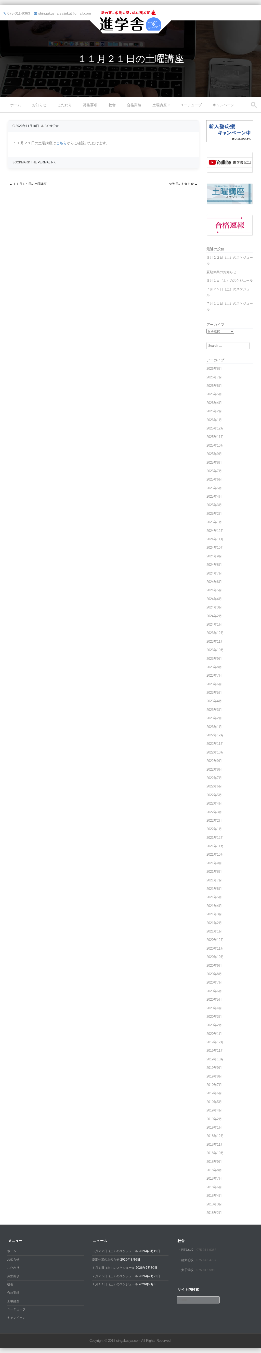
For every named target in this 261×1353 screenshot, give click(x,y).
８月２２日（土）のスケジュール (115, 1251)
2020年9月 (214, 965)
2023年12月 (215, 633)
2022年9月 (214, 761)
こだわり (65, 105)
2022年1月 (214, 829)
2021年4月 (214, 906)
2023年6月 (214, 684)
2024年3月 (214, 607)
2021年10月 (215, 854)
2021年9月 (214, 863)
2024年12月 (215, 531)
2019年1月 (214, 1127)
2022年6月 (214, 786)
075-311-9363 (206, 1250)
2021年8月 (214, 871)
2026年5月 (214, 394)
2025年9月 (214, 454)
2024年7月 (214, 573)
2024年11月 (215, 539)
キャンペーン (223, 105)
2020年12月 (215, 940)
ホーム (15, 105)
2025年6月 (214, 479)
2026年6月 (214, 386)
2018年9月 (214, 1162)
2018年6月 (214, 1187)
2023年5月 (214, 693)
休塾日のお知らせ (183, 184)
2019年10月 (215, 1059)
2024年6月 (214, 582)
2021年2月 (214, 923)
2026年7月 (214, 377)
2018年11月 (215, 1144)
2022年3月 (214, 812)
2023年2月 (214, 718)
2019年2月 (214, 1119)
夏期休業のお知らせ (221, 272)
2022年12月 (215, 735)
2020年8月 (214, 974)
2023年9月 (214, 659)
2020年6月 (214, 991)
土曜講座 (159, 105)
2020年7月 (214, 982)
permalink (47, 162)
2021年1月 (214, 931)
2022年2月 (214, 820)
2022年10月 (215, 752)
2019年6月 (214, 1093)
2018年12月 (215, 1136)
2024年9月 (214, 556)
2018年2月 (214, 1213)
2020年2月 (214, 1025)
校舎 (112, 105)
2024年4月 (214, 599)
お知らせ (39, 105)
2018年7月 (214, 1178)
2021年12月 (215, 838)
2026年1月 (214, 420)
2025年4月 (214, 496)
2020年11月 (215, 948)
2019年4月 (214, 1110)
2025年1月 (214, 522)
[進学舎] (130, 30)
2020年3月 (214, 1017)
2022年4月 (214, 803)
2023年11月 (215, 641)
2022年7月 (214, 778)
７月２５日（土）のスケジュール (115, 1276)
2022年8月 (214, 769)
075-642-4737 (206, 1260)
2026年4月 (214, 403)
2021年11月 (215, 846)
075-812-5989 (206, 1270)
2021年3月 (214, 914)
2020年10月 (215, 957)
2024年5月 (214, 590)
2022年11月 (215, 744)
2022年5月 (214, 795)
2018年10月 (215, 1153)
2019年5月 (214, 1102)
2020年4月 (214, 1008)
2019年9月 (214, 1068)
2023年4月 (214, 701)
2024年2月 (214, 616)
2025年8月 (214, 462)
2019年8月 (214, 1076)
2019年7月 (214, 1085)
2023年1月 (214, 727)
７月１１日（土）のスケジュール (115, 1284)
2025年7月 (214, 471)
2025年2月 (214, 514)
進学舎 (54, 126)
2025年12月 (215, 428)
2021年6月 (214, 889)
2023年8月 (214, 667)
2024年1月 (214, 624)
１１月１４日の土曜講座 (28, 184)
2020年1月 (214, 1034)
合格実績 (134, 105)
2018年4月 (214, 1196)
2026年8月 (214, 368)
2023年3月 (214, 710)
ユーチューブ (191, 105)
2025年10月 (215, 445)
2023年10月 (215, 650)
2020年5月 (214, 999)
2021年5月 (214, 897)
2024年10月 (215, 547)
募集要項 (90, 105)
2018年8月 (214, 1170)
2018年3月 (214, 1204)
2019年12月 (215, 1042)
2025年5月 (214, 488)
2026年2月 (214, 411)
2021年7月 (214, 880)
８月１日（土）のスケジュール (229, 280)
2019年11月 (215, 1050)
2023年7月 (214, 675)
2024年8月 (214, 565)
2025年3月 (214, 505)
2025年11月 (215, 437)
